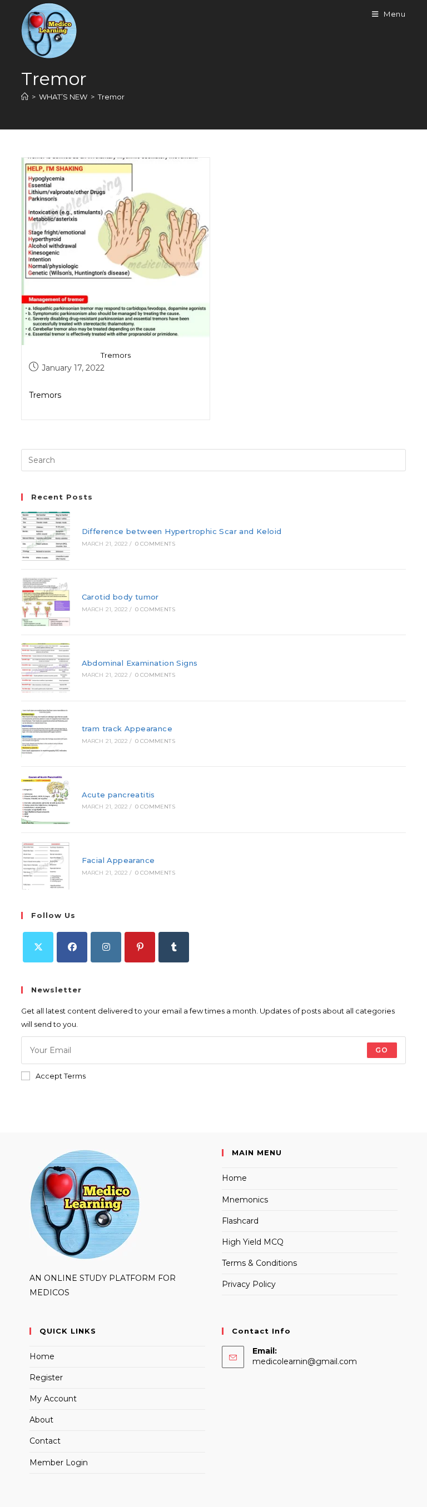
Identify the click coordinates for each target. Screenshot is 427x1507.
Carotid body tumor (120, 596)
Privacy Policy (249, 1284)
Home (234, 1178)
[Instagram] (106, 947)
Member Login (58, 1463)
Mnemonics (245, 1200)
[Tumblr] (173, 947)
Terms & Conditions (259, 1263)
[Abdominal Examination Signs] (45, 667)
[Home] (24, 96)
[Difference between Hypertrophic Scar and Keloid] (45, 536)
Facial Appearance (118, 860)
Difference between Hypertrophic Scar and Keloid (182, 531)
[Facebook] (72, 947)
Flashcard (240, 1221)
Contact (45, 1441)
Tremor (111, 96)
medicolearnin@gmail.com (304, 1361)
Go (381, 1050)
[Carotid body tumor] (45, 602)
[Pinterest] (140, 947)
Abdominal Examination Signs (140, 662)
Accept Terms (61, 1075)
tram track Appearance (127, 728)
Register (46, 1378)
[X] (38, 947)
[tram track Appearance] (45, 734)
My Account (53, 1399)
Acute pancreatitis (118, 794)
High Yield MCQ (253, 1242)
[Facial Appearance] (45, 865)
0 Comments (155, 543)
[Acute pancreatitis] (45, 799)
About (41, 1420)
